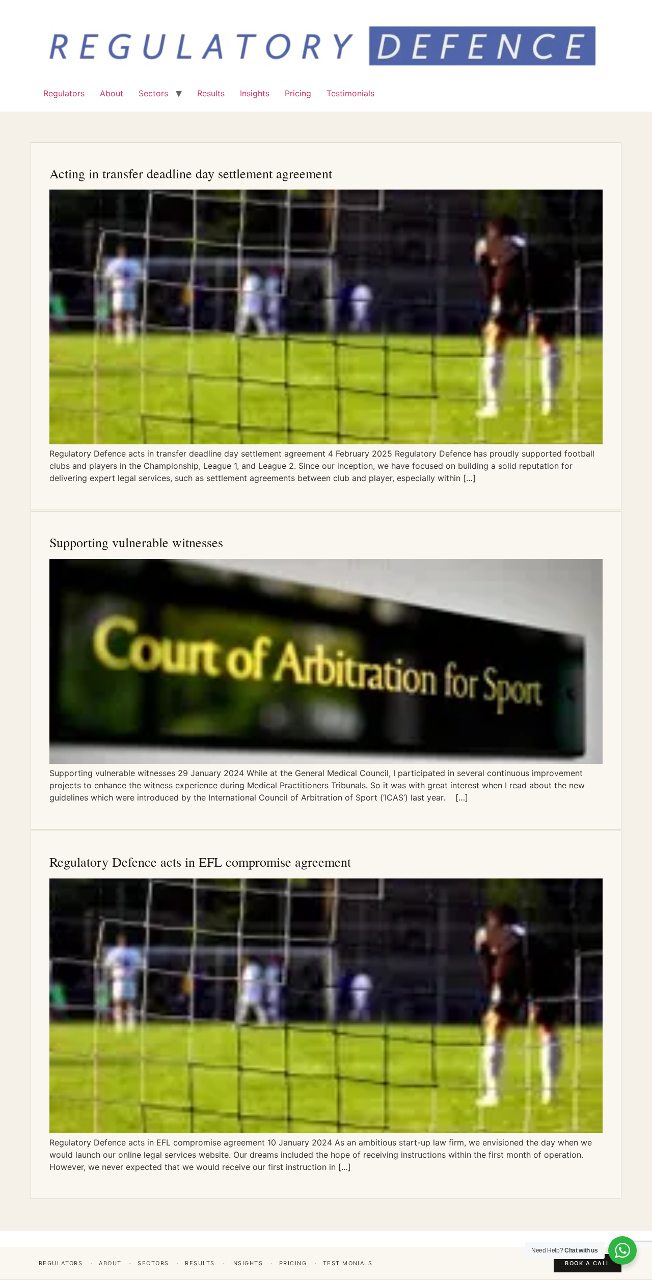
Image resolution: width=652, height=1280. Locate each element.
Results (211, 93)
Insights (254, 93)
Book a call (587, 1263)
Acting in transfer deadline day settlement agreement (190, 173)
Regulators (64, 93)
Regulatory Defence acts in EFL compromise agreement (200, 861)
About (111, 93)
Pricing (298, 93)
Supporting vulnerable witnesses (136, 542)
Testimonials (350, 93)
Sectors (153, 93)
